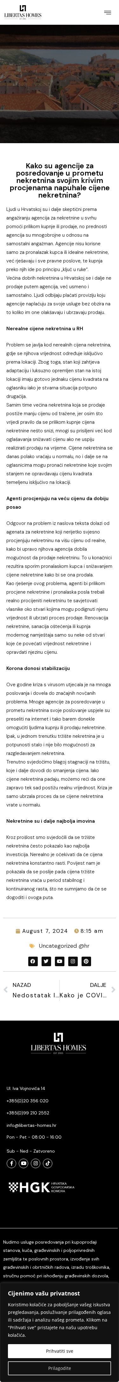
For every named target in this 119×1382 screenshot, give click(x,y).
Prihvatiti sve (59, 1351)
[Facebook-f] (11, 1163)
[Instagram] (35, 1163)
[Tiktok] (47, 1163)
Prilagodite (59, 1368)
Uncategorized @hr (64, 946)
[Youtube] (23, 1163)
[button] (107, 12)
